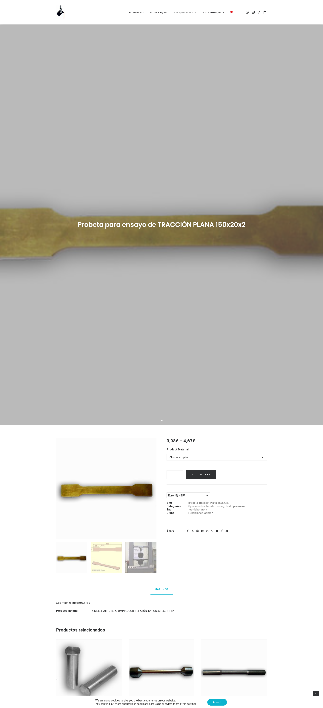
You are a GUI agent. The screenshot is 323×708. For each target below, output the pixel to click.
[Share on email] (226, 531)
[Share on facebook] (187, 531)
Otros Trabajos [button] (211, 12)
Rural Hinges (158, 12)
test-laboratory (197, 509)
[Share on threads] (197, 531)
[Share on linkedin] (207, 531)
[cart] (264, 12)
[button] (247, 12)
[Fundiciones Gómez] (60, 12)
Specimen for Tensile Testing (206, 506)
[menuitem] (137, 12)
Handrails (135, 12)
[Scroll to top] (316, 693)
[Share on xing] (221, 531)
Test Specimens (182, 12)
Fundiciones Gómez (200, 513)
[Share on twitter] (192, 531)
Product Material (178, 449)
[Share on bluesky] (217, 531)
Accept (217, 702)
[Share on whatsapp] (212, 531)
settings (191, 703)
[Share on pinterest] (202, 531)
